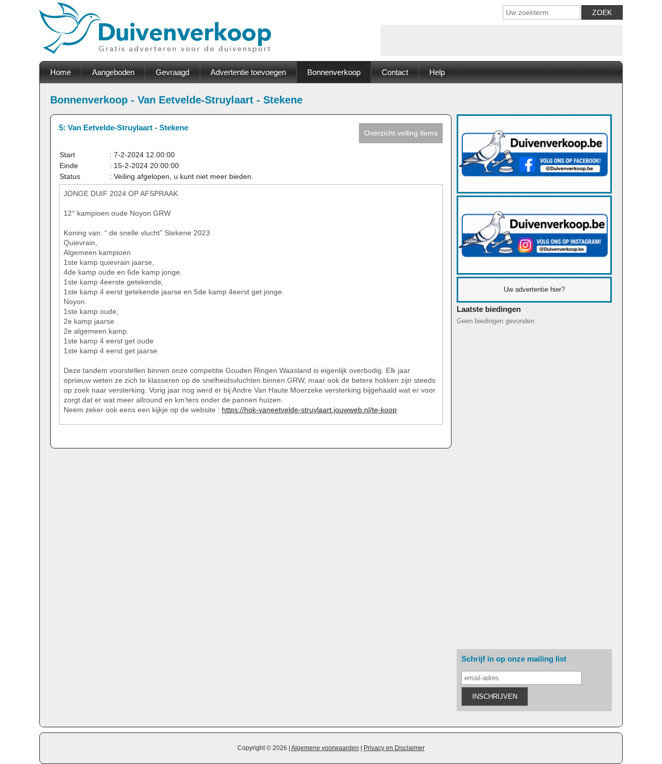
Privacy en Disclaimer (394, 748)
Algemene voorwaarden (325, 748)
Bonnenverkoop (333, 72)
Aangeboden (113, 72)
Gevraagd (172, 72)
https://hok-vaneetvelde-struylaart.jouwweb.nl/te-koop (309, 410)
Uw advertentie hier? (534, 289)
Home (60, 72)
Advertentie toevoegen (248, 72)
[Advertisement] (502, 40)
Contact (395, 72)
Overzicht (401, 133)
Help (437, 72)
